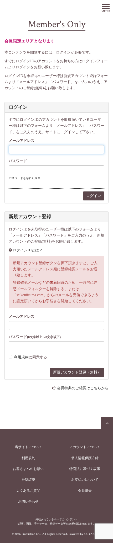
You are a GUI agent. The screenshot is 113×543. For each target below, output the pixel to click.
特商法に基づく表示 (84, 469)
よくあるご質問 (28, 491)
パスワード (18, 161)
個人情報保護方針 (85, 458)
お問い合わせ (28, 501)
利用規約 (21, 357)
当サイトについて (28, 447)
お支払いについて (85, 480)
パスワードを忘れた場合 (24, 178)
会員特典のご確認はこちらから (83, 388)
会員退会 (85, 491)
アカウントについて (84, 447)
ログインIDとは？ (28, 250)
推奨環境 (28, 480)
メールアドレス (21, 141)
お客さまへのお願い (28, 469)
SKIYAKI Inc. (92, 534)
